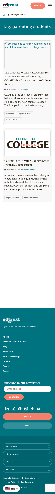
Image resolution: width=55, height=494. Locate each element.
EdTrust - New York (12, 454)
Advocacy (10, 114)
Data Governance (27, 482)
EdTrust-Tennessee (12, 462)
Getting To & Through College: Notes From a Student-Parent (26, 162)
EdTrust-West (10, 470)
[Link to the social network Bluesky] (45, 409)
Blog (5, 346)
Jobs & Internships (11, 356)
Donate (37, 5)
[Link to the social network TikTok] (32, 408)
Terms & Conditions (32, 478)
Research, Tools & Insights (15, 341)
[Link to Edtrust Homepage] (10, 5)
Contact (6, 371)
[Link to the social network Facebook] (20, 408)
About (6, 336)
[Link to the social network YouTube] (39, 409)
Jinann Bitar (27, 89)
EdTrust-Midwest (12, 446)
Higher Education (25, 114)
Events (6, 366)
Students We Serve (13, 120)
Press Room (8, 351)
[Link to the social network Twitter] (13, 408)
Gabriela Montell (29, 170)
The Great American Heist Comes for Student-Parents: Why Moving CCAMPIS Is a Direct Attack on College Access (27, 78)
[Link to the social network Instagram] (26, 408)
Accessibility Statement (11, 478)
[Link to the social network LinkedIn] (7, 408)
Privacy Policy (10, 482)
